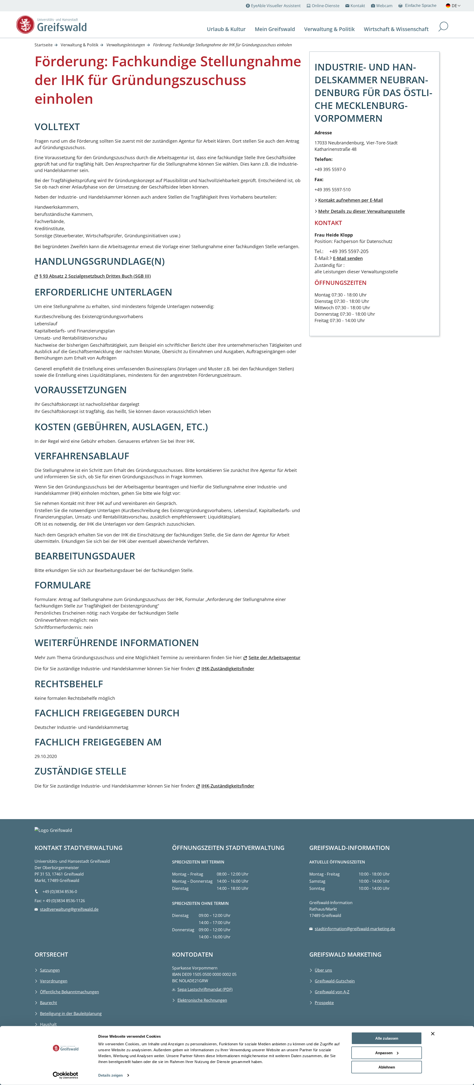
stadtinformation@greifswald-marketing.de (355, 928)
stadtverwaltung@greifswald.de (69, 909)
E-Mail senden (348, 258)
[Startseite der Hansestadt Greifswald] (57, 24)
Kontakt (358, 5)
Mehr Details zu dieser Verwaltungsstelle (361, 211)
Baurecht (48, 1002)
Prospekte (324, 1002)
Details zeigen (110, 1075)
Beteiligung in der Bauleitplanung (71, 1013)
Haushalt (48, 1024)
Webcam (384, 5)
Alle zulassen (386, 1038)
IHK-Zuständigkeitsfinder (227, 669)
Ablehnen (386, 1067)
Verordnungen (53, 981)
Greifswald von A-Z (332, 992)
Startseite (44, 45)
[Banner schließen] (432, 1033)
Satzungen (50, 970)
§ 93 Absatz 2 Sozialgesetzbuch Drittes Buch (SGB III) (95, 276)
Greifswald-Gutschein (335, 981)
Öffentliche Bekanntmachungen (69, 992)
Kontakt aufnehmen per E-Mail (350, 200)
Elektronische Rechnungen (202, 1000)
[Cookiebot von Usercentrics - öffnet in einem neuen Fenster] (65, 1075)
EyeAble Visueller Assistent (276, 5)
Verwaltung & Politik (79, 45)
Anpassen (384, 1053)
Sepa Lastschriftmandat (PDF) (205, 989)
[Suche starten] (443, 27)
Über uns (323, 970)
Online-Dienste (325, 5)
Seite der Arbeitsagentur (274, 657)
